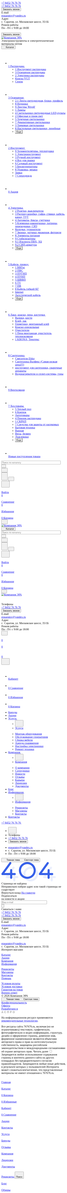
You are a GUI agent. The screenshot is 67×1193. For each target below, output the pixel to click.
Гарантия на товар (12, 989)
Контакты (7, 975)
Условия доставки (11, 986)
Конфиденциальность (14, 1002)
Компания (7, 960)
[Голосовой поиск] (4, 476)
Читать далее (40, 1051)
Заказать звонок (11, 9)
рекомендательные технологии (19, 1020)
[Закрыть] (5, 661)
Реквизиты (7, 969)
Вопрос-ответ (9, 992)
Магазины (7, 972)
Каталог (6, 954)
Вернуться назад (11, 892)
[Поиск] (4, 633)
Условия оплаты (10, 983)
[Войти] (33, 637)
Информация (9, 964)
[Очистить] (3, 466)
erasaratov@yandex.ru (13, 15)
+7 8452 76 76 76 (11, 2)
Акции (5, 957)
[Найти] (11, 479)
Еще (18, 132)
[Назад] (19, 723)
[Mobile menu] (4, 591)
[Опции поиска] (4, 470)
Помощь (6, 978)
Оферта (5, 1005)
